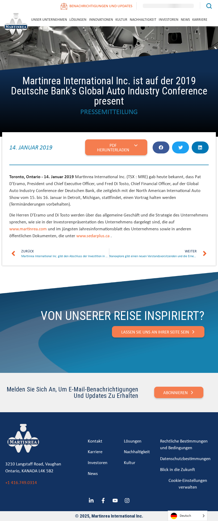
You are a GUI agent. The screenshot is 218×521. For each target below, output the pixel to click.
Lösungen (77, 19)
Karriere (199, 19)
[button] (161, 147)
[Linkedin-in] (91, 500)
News (185, 19)
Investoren (168, 19)
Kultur (121, 19)
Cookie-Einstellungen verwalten (188, 483)
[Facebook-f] (103, 500)
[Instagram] (127, 500)
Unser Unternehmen (49, 19)
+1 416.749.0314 (21, 482)
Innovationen (101, 19)
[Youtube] (115, 500)
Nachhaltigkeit (143, 19)
